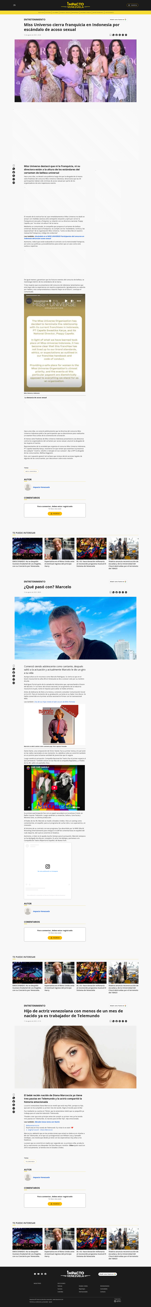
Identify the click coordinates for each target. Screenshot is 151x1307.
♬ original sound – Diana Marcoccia (39, 1130)
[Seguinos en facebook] (45, 1274)
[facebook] (117, 35)
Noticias (41, 12)
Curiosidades (109, 12)
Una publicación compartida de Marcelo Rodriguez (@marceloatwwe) (46, 895)
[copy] (126, 35)
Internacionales (85, 12)
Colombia (55, 12)
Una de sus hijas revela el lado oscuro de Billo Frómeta (54, 702)
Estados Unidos (65, 12)
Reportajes (75, 12)
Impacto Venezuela (41, 487)
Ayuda (50, 1302)
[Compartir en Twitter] (120, 35)
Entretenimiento (98, 12)
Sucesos (48, 12)
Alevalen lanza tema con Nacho (47, 1122)
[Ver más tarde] (110, 35)
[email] (123, 35)
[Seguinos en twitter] (35, 1274)
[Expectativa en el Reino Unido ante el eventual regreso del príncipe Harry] (60, 549)
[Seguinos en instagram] (42, 1274)
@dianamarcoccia (32, 1125)
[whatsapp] (113, 35)
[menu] (14, 5)
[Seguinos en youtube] (38, 1274)
